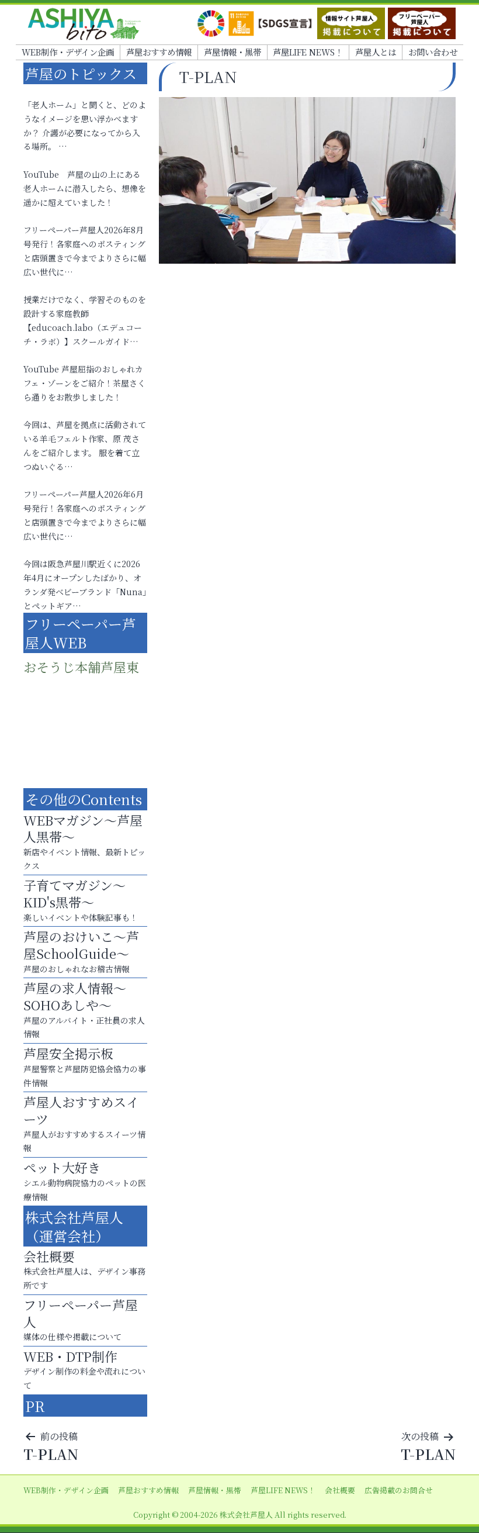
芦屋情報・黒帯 (232, 52)
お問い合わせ (432, 52)
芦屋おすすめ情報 (159, 52)
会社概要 (340, 1490)
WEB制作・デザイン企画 (68, 52)
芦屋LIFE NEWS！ (308, 52)
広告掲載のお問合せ (399, 1490)
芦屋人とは (375, 52)
